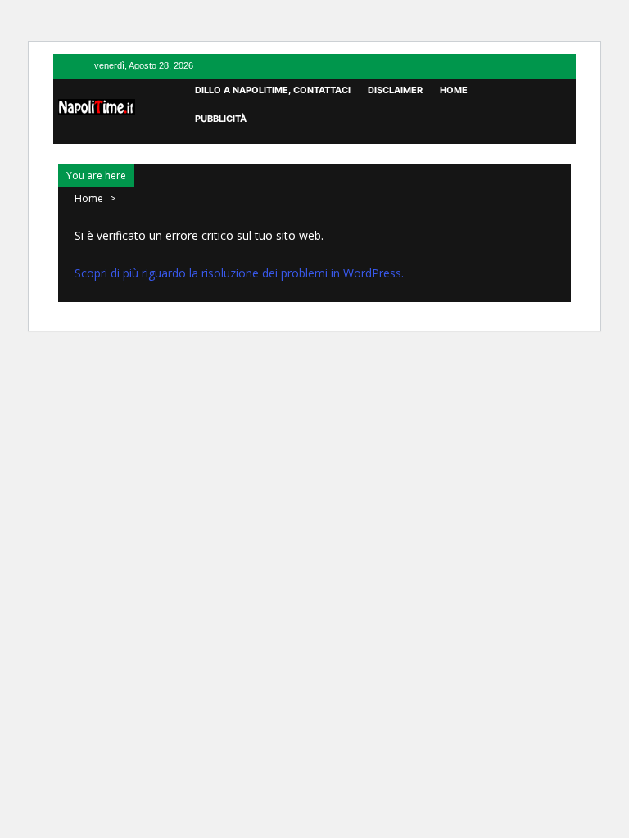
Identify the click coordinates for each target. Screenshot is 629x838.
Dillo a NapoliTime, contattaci (273, 90)
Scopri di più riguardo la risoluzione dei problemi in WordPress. (239, 273)
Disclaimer (395, 90)
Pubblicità (221, 118)
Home (454, 90)
